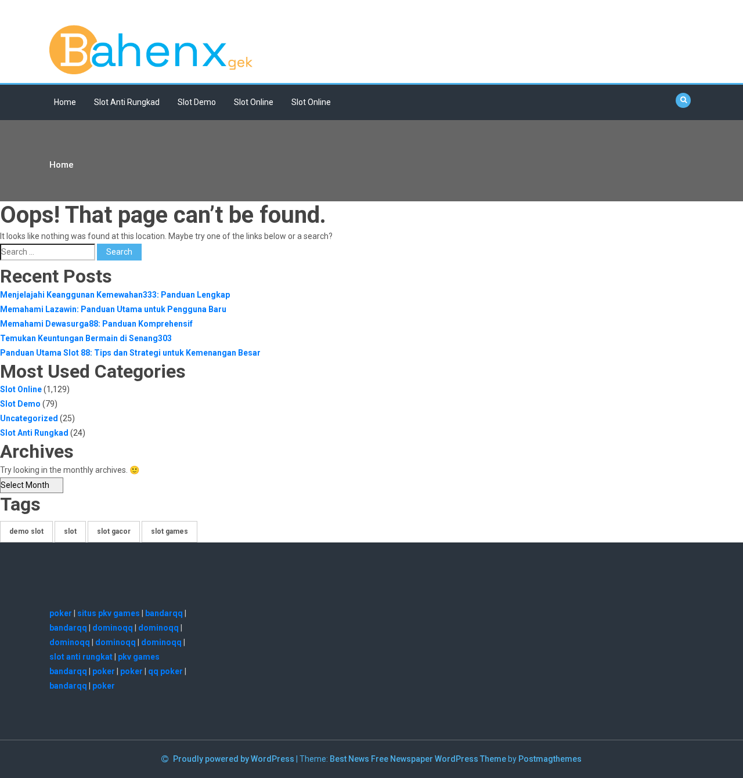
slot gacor (114, 531)
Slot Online (253, 102)
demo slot (26, 531)
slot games (169, 531)
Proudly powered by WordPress (234, 758)
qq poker (165, 671)
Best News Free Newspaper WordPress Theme (418, 758)
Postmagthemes (550, 758)
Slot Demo (197, 102)
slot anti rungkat (81, 656)
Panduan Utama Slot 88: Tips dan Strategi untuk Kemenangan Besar (130, 352)
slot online (311, 102)
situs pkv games (108, 613)
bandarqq (164, 613)
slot (70, 531)
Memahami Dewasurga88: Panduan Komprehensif (96, 323)
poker (60, 613)
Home (65, 102)
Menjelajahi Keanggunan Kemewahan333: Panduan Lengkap (115, 294)
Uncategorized (29, 418)
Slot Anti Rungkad (127, 102)
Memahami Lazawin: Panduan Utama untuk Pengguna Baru (113, 309)
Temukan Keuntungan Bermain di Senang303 (86, 338)
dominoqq (112, 627)
